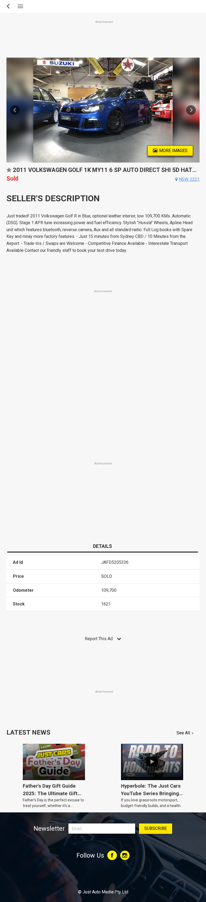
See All (183, 732)
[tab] (102, 546)
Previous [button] (15, 110)
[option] (103, 110)
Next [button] (191, 110)
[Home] (103, 877)
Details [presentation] (102, 546)
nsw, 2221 (189, 179)
